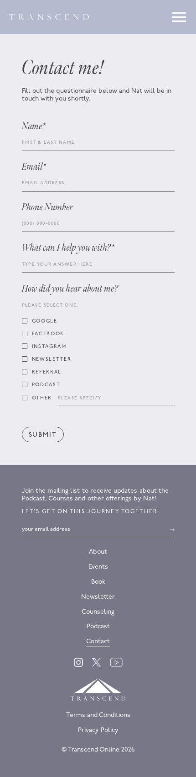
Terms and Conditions (98, 715)
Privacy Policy (98, 730)
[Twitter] (96, 662)
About (98, 552)
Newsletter (98, 597)
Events (98, 567)
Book (98, 582)
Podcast (98, 626)
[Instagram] (78, 662)
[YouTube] (116, 662)
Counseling (98, 612)
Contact (98, 641)
